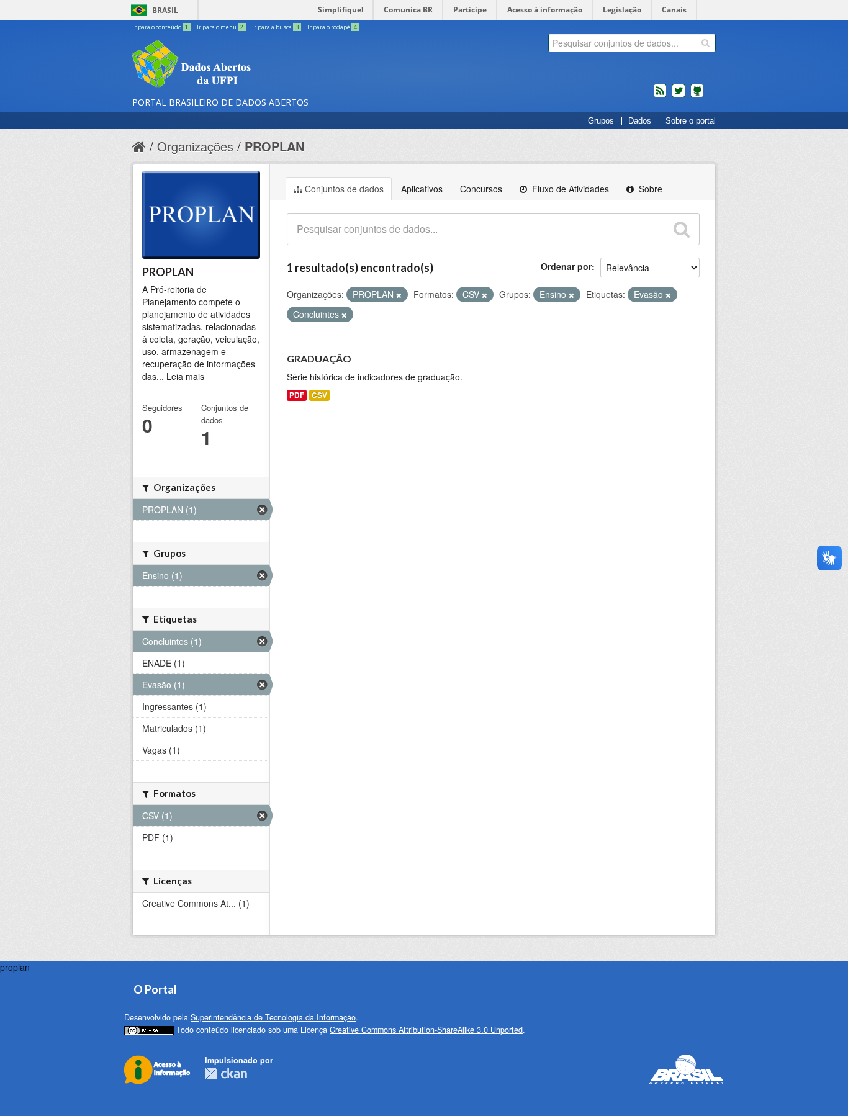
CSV (319, 395)
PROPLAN (274, 146)
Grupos (601, 121)
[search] (705, 43)
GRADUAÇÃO (319, 358)
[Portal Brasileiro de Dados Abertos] (265, 65)
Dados (639, 121)
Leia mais (185, 376)
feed (660, 95)
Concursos (481, 188)
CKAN (226, 1073)
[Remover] (399, 295)
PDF (296, 395)
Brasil (165, 10)
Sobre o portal (690, 121)
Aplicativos (422, 188)
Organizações (195, 146)
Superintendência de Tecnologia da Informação (273, 1017)
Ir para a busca (275, 27)
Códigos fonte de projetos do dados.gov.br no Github (697, 95)
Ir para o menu (220, 27)
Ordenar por (566, 266)
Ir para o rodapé (332, 27)
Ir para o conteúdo (160, 27)
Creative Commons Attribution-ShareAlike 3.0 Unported (426, 1029)
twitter (678, 95)
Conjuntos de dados (344, 188)
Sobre (649, 188)
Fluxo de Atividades (569, 188)
